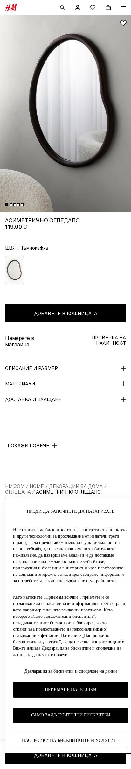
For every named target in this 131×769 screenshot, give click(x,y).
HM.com (14, 486)
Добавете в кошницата (65, 313)
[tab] (6, 204)
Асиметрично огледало (68, 492)
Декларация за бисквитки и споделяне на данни (70, 671)
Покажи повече (28, 445)
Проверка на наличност (109, 340)
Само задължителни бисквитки (70, 715)
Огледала (18, 492)
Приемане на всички (70, 689)
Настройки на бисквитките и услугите (70, 740)
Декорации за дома (76, 486)
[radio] (14, 270)
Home (37, 486)
